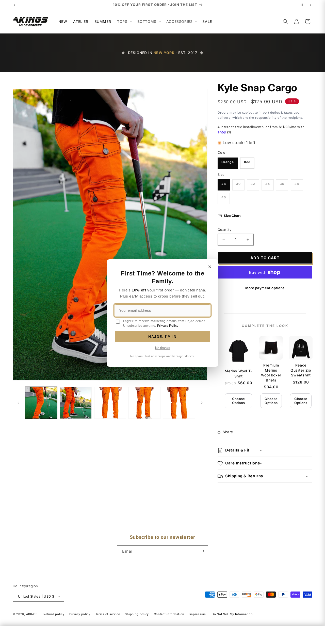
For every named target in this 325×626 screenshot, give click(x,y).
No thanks (162, 348)
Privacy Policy (167, 325)
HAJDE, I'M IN (162, 337)
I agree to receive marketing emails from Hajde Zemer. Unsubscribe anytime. (164, 323)
